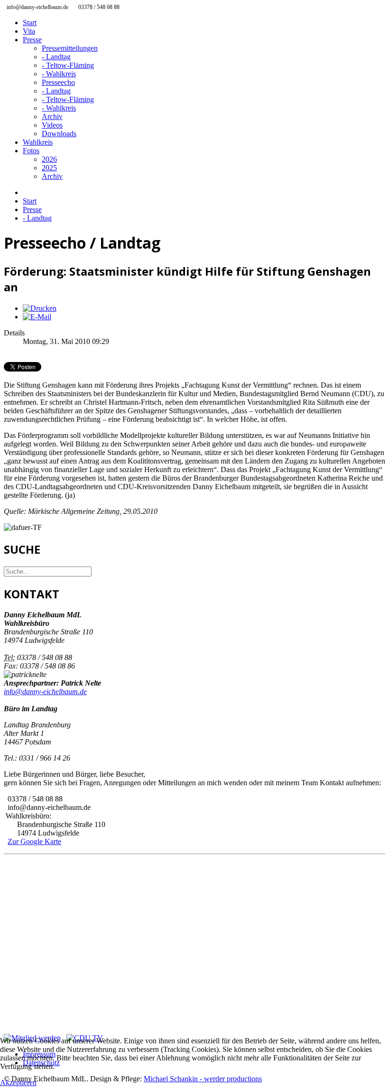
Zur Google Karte (34, 841)
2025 (49, 168)
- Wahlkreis (59, 74)
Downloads (59, 134)
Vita (29, 31)
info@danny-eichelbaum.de (45, 692)
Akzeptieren (18, 1082)
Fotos (31, 151)
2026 (49, 159)
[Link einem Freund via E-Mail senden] (37, 317)
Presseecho (58, 82)
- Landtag (56, 57)
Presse (32, 40)
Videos (52, 125)
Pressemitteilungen (70, 48)
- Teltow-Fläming (68, 65)
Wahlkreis (38, 142)
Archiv (52, 116)
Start (30, 23)
